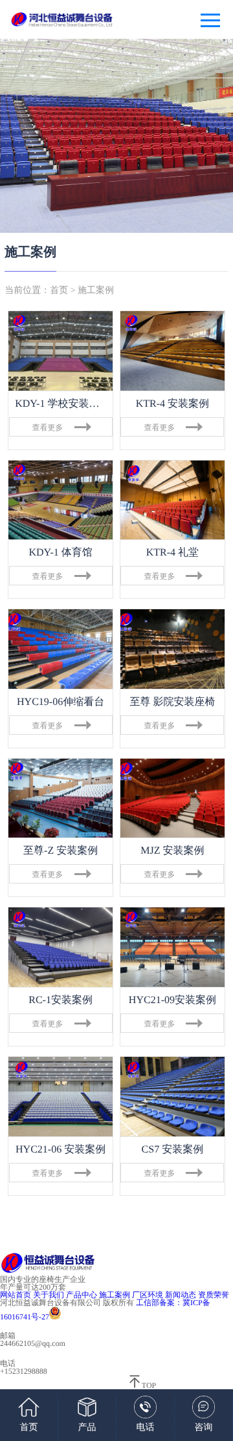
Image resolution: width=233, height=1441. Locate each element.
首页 (59, 291)
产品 (87, 1428)
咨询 (204, 1428)
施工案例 (96, 291)
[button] (38, 136)
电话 (146, 1428)
